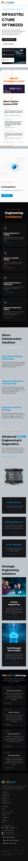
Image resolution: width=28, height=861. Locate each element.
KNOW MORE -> (7, 195)
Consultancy (4, 797)
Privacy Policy (4, 814)
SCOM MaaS (4, 800)
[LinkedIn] (4, 827)
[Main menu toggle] (25, 2)
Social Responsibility (6, 813)
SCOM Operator (14, 502)
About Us (3, 808)
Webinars (4, 822)
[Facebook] (9, 827)
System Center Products (6, 801)
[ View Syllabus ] (14, 510)
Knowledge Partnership (6, 798)
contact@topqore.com (9, 832)
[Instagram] (14, 827)
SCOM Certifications (6, 803)
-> (2, 397)
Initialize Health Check (9, 39)
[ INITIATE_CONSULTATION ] (9, 456)
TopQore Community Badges (7, 811)
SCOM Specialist (14, 544)
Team (3, 810)
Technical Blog (5, 820)
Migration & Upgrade (6, 795)
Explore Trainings (8, 44)
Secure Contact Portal (10, 834)
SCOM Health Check (6, 794)
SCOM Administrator (14, 522)
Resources (4, 819)
